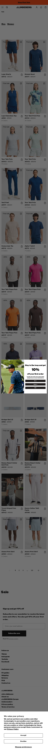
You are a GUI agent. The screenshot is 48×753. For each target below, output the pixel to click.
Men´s (35, 380)
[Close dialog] (45, 361)
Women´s (35, 384)
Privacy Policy (13, 729)
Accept (23, 735)
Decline (23, 741)
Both (35, 387)
